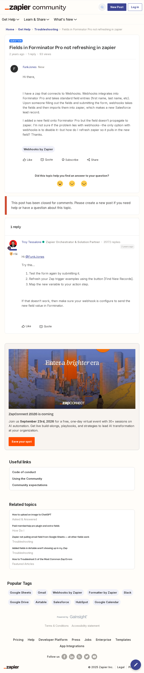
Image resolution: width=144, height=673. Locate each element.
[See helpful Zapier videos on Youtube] (94, 657)
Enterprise (103, 640)
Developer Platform (53, 640)
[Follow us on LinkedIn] (72, 657)
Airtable (41, 602)
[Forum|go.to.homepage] (36, 7)
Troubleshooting (46, 29)
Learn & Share (35, 19)
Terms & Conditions (57, 625)
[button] (116, 7)
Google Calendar (107, 602)
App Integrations (72, 646)
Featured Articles (23, 564)
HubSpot (82, 602)
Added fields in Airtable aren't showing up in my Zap (39, 548)
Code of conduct (24, 472)
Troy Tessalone (31, 242)
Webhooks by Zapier (38, 149)
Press (76, 640)
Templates (123, 640)
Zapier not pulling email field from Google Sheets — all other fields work (50, 536)
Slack (127, 592)
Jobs (88, 640)
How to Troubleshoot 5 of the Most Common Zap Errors (42, 559)
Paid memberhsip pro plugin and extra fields (35, 525)
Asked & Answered (24, 519)
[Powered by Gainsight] (72, 618)
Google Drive (19, 602)
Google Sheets (20, 592)
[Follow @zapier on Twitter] (87, 657)
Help (31, 640)
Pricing (18, 640)
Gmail (42, 592)
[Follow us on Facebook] (64, 657)
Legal (120, 667)
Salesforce (61, 602)
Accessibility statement (86, 625)
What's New (63, 19)
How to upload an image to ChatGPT (31, 514)
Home (10, 29)
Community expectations (29, 485)
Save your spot (22, 441)
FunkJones (30, 67)
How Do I (18, 530)
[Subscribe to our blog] (79, 657)
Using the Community (27, 478)
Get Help (9, 19)
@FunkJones (35, 257)
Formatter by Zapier (103, 592)
